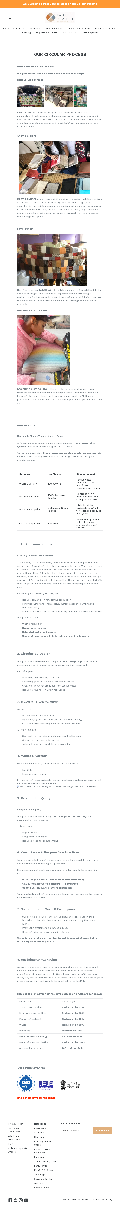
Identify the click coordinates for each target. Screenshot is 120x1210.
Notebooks (40, 1123)
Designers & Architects (47, 32)
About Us (20, 28)
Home (6, 28)
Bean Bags (40, 1128)
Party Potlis (40, 1165)
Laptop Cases (41, 1187)
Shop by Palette (54, 28)
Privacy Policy (15, 1123)
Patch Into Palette (80, 1200)
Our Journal (70, 32)
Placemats (40, 1157)
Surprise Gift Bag (43, 1179)
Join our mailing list (70, 1123)
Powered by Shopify (102, 1200)
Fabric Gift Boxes (43, 1170)
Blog (10, 1144)
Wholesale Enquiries (78, 28)
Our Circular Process (105, 28)
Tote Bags (39, 1174)
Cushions (39, 1137)
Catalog (26, 32)
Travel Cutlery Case (45, 1161)
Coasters (39, 1132)
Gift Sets (38, 1183)
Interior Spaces (89, 32)
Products (36, 28)
